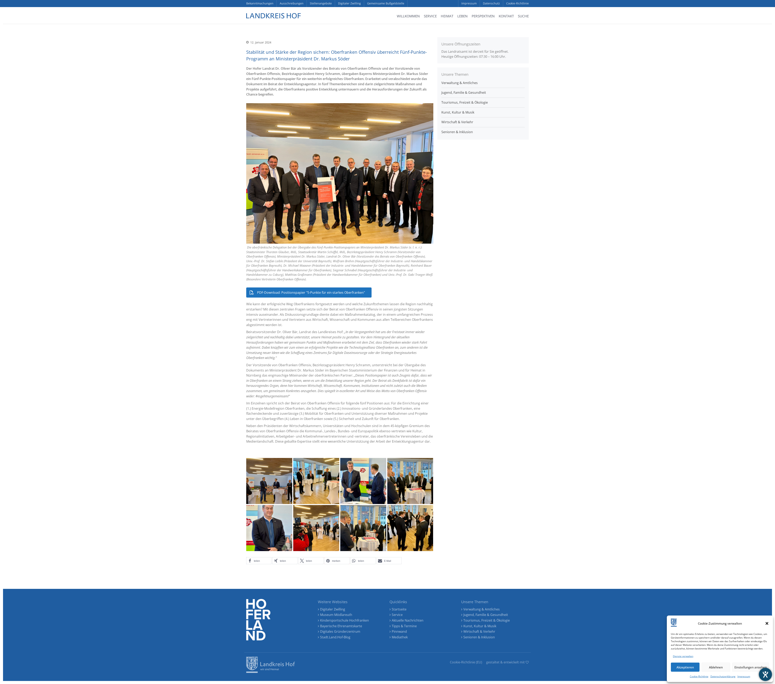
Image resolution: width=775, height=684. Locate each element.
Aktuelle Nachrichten (407, 620)
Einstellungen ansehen (750, 667)
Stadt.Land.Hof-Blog (335, 637)
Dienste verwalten (683, 656)
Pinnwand (399, 631)
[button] (767, 623)
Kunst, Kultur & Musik (457, 112)
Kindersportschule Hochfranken (344, 620)
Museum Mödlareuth (336, 614)
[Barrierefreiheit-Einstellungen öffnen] (765, 674)
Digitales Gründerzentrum (340, 631)
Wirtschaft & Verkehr (457, 122)
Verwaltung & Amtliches (459, 83)
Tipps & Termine (404, 626)
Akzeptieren (685, 667)
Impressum (743, 676)
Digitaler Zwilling (332, 609)
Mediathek (400, 637)
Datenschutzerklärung (722, 676)
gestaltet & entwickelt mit (506, 662)
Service (397, 614)
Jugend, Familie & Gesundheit (463, 92)
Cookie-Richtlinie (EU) (466, 662)
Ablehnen (716, 667)
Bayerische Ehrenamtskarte (341, 626)
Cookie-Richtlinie (699, 676)
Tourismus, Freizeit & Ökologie (464, 102)
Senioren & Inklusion (457, 132)
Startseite (399, 609)
